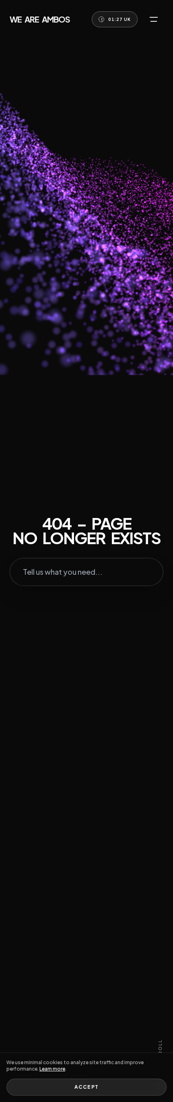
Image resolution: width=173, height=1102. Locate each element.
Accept (86, 1087)
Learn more (52, 1069)
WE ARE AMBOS (40, 19)
